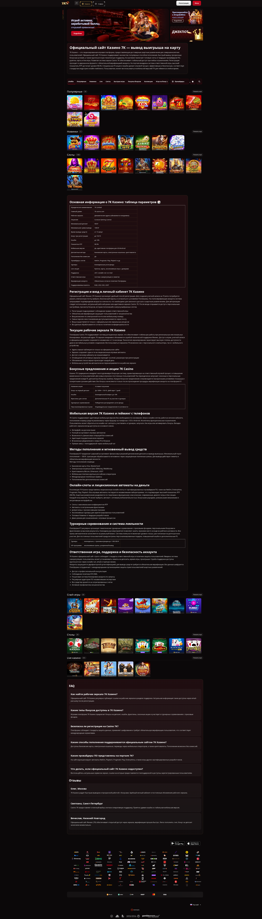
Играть (74, 109)
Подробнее (78, 33)
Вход (197, 3)
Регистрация (184, 3)
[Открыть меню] (77, 3)
